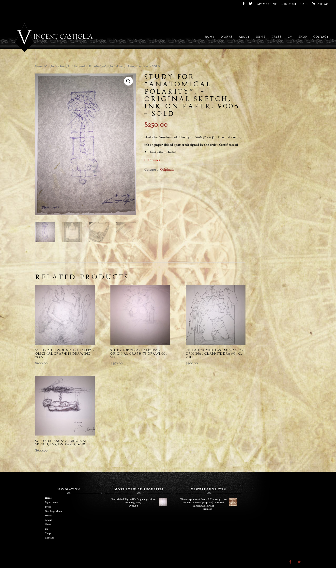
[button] (128, 81)
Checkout (288, 4)
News (260, 37)
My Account (266, 4)
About (244, 37)
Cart (304, 4)
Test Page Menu (53, 511)
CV (290, 37)
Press (277, 37)
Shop (302, 37)
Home (209, 37)
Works (227, 37)
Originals (51, 67)
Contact (321, 37)
